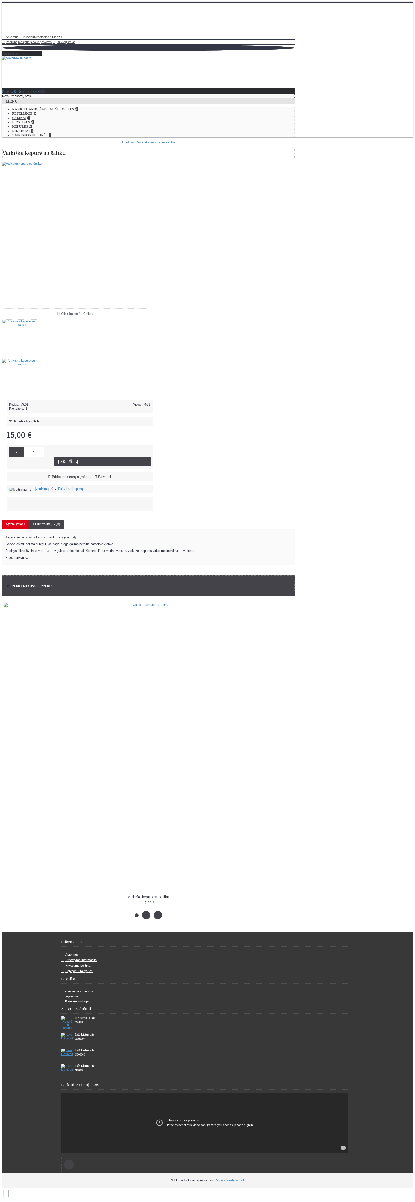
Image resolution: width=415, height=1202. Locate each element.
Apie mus (72, 954)
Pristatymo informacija (81, 960)
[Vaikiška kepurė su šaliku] (21, 335)
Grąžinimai (71, 996)
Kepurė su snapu (86, 1017)
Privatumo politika (77, 965)
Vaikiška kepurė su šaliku (148, 897)
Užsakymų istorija (76, 1001)
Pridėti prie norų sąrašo (69, 476)
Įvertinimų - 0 (44, 489)
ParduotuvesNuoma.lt (230, 1180)
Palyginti (104, 476)
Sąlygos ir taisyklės (79, 971)
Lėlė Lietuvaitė (84, 1034)
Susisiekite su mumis (79, 991)
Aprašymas (15, 524)
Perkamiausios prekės (32, 586)
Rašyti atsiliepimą (70, 489)
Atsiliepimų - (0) (46, 524)
